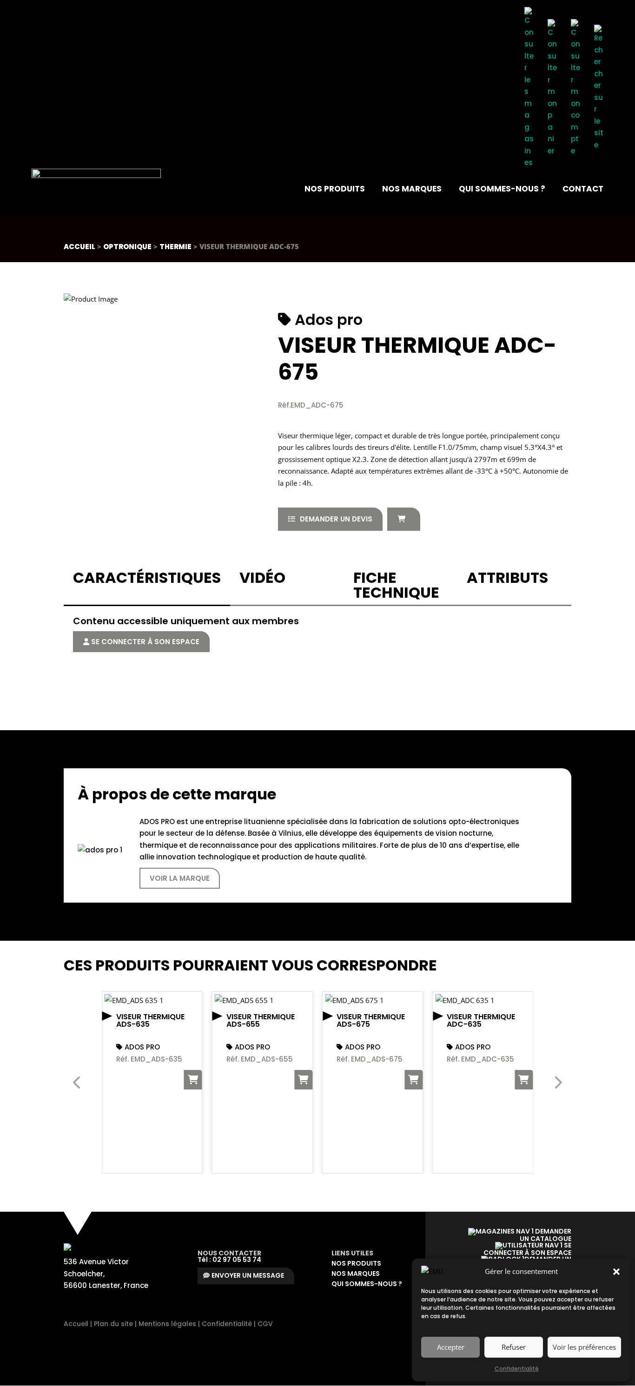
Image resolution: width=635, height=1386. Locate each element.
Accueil (79, 246)
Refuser (514, 1347)
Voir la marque (180, 878)
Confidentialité (517, 1369)
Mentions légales (167, 1323)
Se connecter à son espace (144, 642)
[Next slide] (557, 1082)
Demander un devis (336, 519)
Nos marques (412, 188)
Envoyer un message (248, 1275)
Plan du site (113, 1323)
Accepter (450, 1347)
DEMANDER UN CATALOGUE (545, 1235)
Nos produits (334, 188)
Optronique (127, 246)
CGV (265, 1323)
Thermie (175, 246)
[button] (616, 1271)
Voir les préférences (584, 1347)
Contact (582, 188)
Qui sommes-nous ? (502, 188)
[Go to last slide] (78, 1082)
